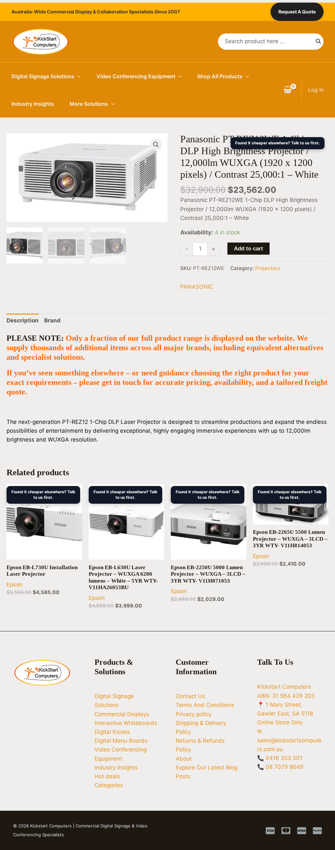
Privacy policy (193, 714)
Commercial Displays (122, 714)
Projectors (267, 268)
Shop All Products (219, 76)
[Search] (318, 41)
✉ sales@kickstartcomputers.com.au (289, 740)
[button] (77, 76)
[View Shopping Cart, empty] (287, 90)
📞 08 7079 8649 (280, 767)
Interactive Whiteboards (126, 723)
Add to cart (248, 248)
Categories (109, 785)
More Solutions (89, 103)
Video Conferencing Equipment (136, 76)
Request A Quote (297, 11)
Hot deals (107, 776)
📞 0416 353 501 (279, 758)
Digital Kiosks (112, 732)
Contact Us (190, 696)
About (184, 758)
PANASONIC (196, 286)
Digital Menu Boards (121, 740)
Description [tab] (23, 320)
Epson (15, 584)
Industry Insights (32, 103)
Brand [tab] (52, 320)
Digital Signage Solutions (42, 76)
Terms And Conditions (205, 705)
